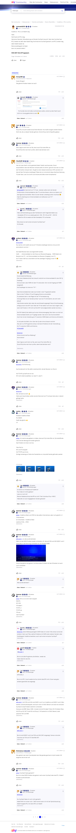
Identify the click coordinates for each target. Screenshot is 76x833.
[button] (32, 104)
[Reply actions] (63, 98)
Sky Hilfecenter (20, 824)
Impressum (31, 826)
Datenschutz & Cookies (49, 824)
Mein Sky (13, 824)
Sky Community (15, 22)
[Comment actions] (64, 76)
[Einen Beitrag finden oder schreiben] (62, 10)
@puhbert (19, 364)
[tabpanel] (38, 446)
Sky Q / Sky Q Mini (50, 22)
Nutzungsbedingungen (38, 824)
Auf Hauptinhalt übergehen (7, 1)
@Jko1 (17, 598)
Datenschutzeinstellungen (17, 826)
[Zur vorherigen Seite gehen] (33, 817)
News (46, 2)
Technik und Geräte (37, 22)
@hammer (20, 333)
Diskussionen (54, 2)
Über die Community (35, 2)
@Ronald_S (19, 539)
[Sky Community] (19, 2)
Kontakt (26, 826)
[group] (52, 56)
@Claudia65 (20, 190)
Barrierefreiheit (28, 824)
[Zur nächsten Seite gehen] (44, 817)
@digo (18, 438)
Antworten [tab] (15, 73)
